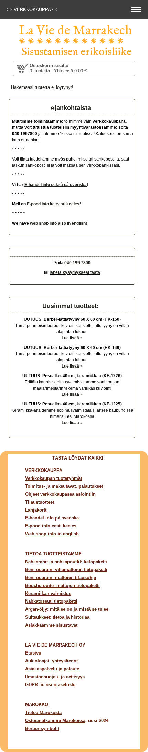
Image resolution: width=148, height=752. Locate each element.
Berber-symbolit (42, 728)
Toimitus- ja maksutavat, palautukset (64, 486)
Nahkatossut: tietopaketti (51, 601)
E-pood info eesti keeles (50, 525)
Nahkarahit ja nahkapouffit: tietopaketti (66, 561)
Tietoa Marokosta (43, 712)
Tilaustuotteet (39, 502)
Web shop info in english (52, 533)
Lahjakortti (36, 510)
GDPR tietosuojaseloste (50, 684)
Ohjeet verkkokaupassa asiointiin (60, 494)
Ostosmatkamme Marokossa (55, 720)
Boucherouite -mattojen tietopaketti (62, 585)
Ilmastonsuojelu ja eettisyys (55, 676)
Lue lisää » (72, 338)
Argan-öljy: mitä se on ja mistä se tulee (66, 609)
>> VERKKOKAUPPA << (33, 9)
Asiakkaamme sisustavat (51, 625)
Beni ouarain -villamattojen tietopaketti (66, 569)
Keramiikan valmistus (48, 593)
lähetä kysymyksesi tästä (75, 272)
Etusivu (33, 653)
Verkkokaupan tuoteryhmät (53, 478)
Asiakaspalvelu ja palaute (52, 668)
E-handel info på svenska (52, 518)
